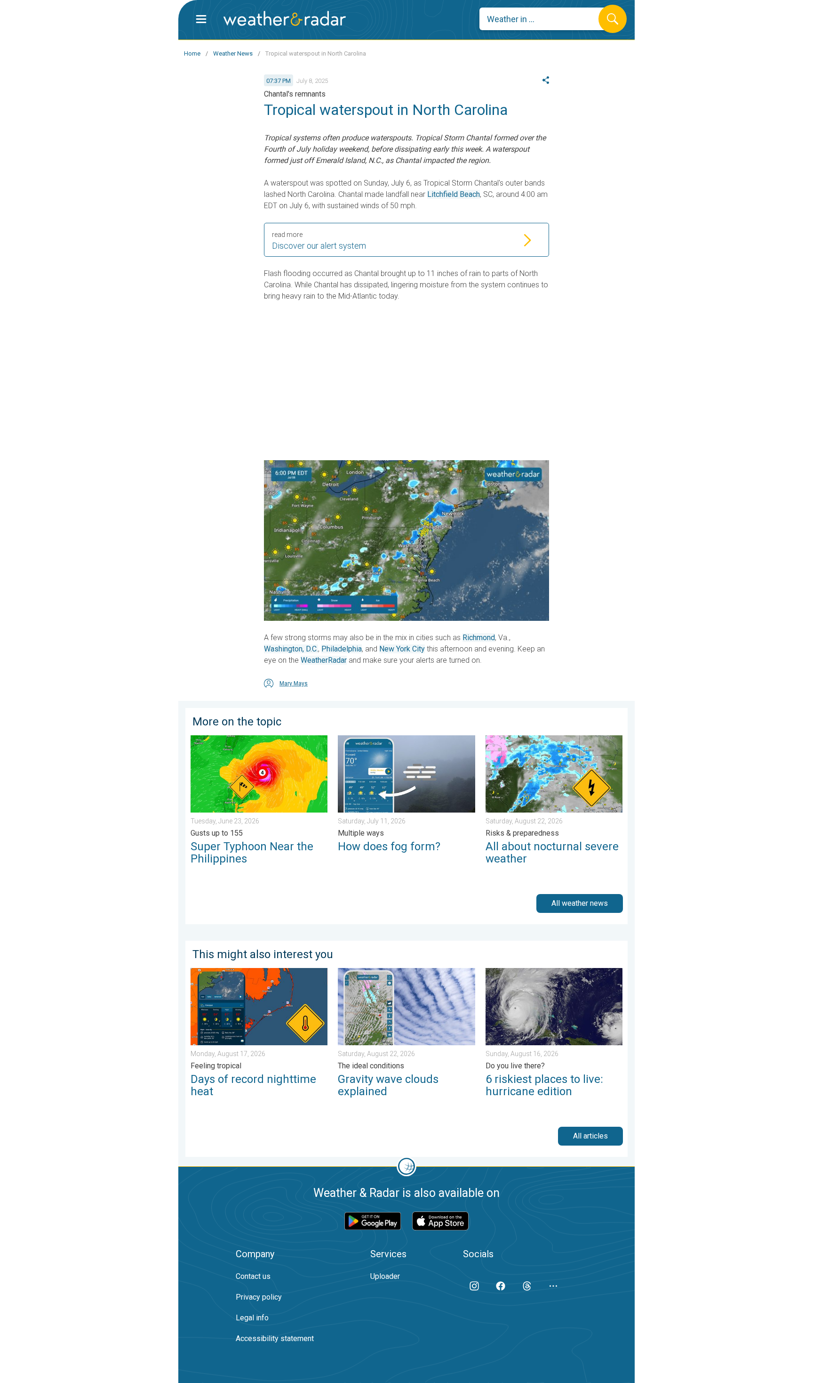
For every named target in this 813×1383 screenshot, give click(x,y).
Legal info (252, 1317)
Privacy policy (259, 1297)
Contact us (253, 1276)
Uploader (385, 1276)
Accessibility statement (275, 1338)
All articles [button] (590, 1135)
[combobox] (546, 19)
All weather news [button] (579, 903)
